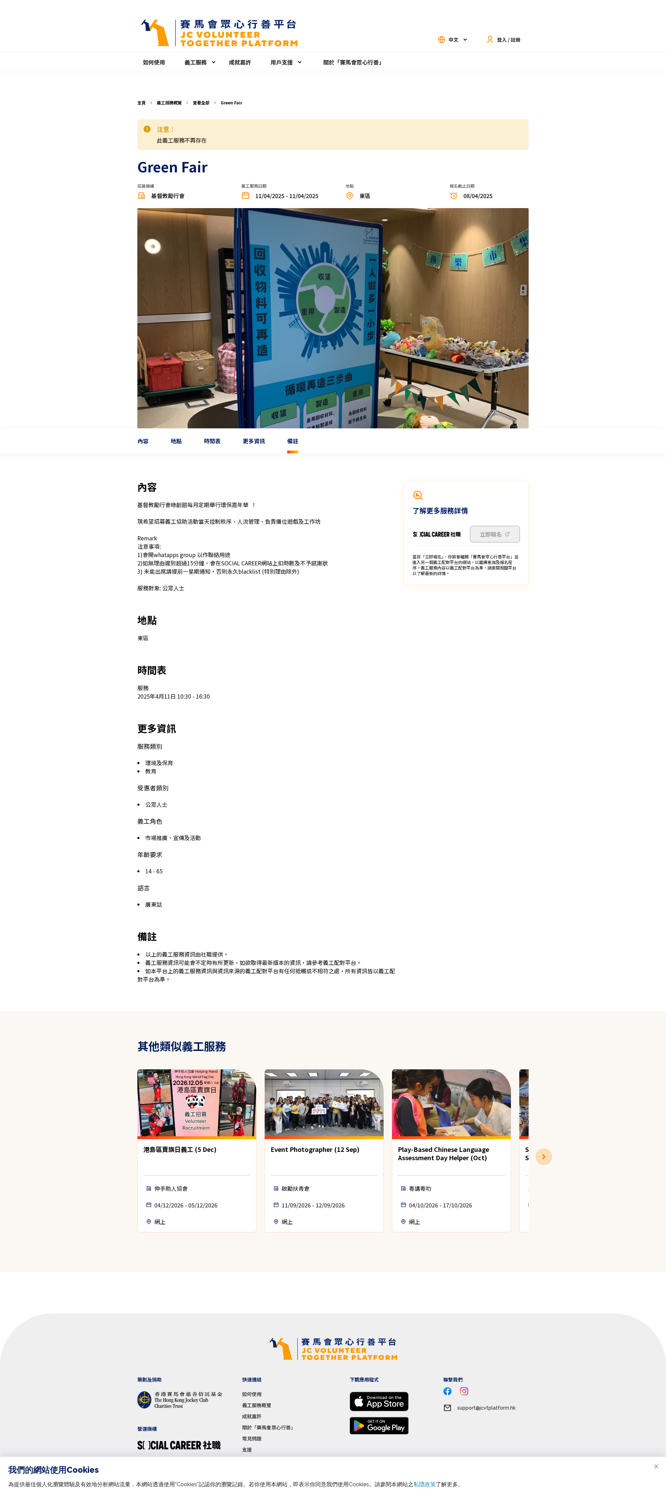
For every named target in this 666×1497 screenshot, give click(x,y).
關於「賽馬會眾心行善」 (353, 62)
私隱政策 (424, 1484)
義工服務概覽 (169, 102)
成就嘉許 (240, 62)
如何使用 (154, 62)
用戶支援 (282, 62)
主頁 (141, 102)
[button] (528, 1156)
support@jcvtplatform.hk (486, 1408)
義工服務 (196, 62)
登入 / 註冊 (508, 39)
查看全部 (201, 102)
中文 (453, 39)
